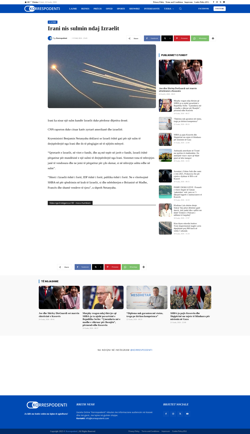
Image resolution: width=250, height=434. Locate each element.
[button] (180, 8)
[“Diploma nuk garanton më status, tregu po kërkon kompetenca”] (165, 123)
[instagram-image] (20, 374)
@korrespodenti (141, 349)
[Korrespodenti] (50, 38)
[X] (220, 2)
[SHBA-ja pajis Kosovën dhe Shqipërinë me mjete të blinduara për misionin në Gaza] (165, 139)
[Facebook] (213, 2)
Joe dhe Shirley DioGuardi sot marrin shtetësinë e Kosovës (178, 89)
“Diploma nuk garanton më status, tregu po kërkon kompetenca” (188, 120)
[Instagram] (217, 2)
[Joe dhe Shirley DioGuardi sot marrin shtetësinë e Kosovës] (180, 72)
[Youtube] (224, 2)
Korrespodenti (61, 38)
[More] (213, 38)
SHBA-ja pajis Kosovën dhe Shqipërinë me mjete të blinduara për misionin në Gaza (187, 137)
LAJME (52, 22)
